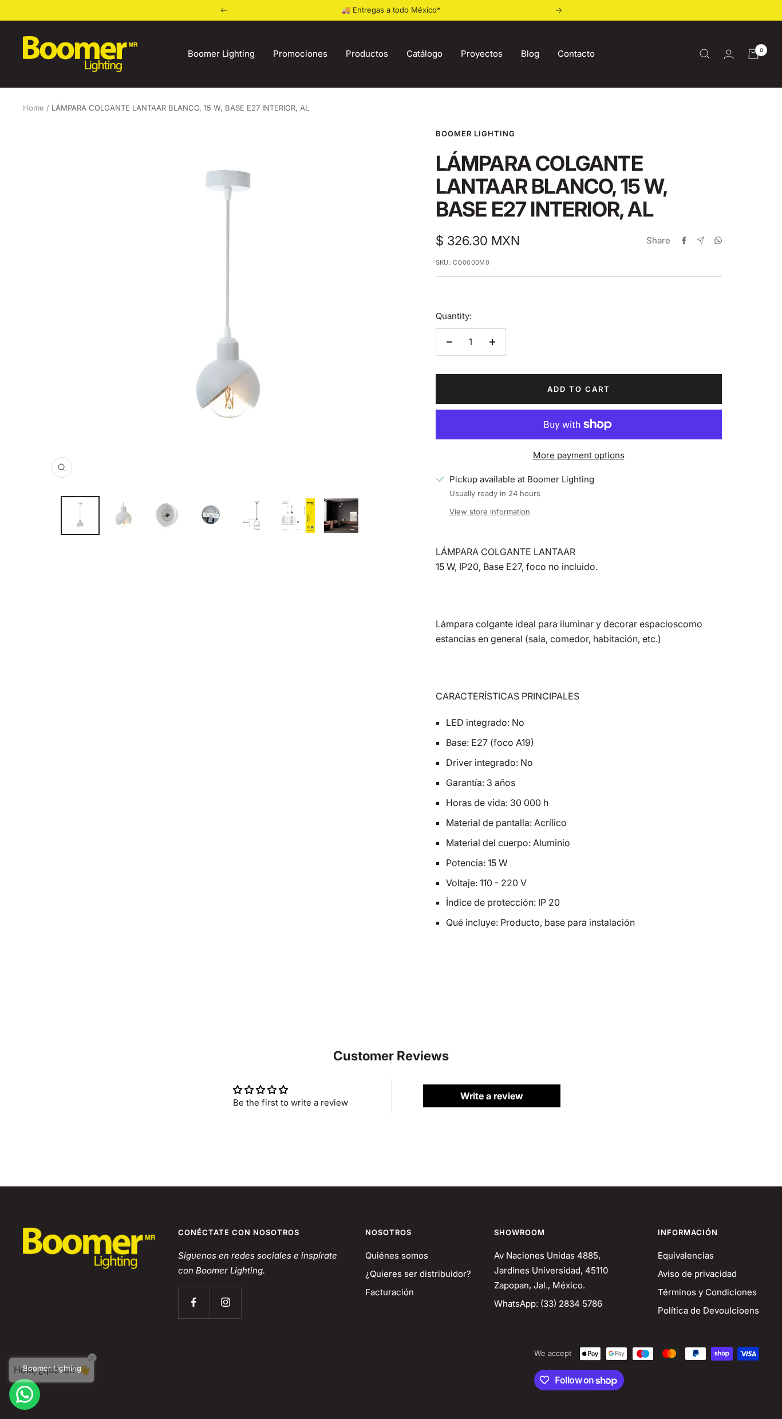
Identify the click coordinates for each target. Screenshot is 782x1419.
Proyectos (482, 53)
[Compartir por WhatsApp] (718, 240)
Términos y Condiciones (707, 1292)
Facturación (389, 1292)
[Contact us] (24, 1394)
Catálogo (424, 53)
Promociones (300, 53)
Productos (367, 53)
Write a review (491, 1096)
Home (33, 107)
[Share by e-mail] (700, 240)
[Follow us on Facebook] (194, 1302)
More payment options (579, 455)
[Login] (729, 54)
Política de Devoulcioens (708, 1310)
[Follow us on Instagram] (225, 1302)
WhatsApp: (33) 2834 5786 (548, 1303)
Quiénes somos (396, 1255)
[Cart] (753, 54)
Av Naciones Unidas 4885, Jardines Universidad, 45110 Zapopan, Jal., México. (551, 1270)
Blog (530, 53)
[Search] (705, 54)
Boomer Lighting (221, 53)
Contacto (576, 53)
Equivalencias (686, 1255)
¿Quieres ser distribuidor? (418, 1273)
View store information (489, 511)
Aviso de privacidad (697, 1273)
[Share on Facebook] (684, 241)
